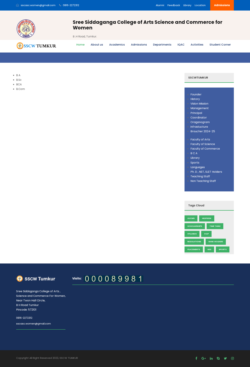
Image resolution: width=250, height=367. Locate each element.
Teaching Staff (200, 176)
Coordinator (198, 118)
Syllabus (192, 233)
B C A (193, 153)
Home (80, 45)
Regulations (194, 241)
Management (199, 108)
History (195, 99)
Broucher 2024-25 (202, 131)
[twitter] (226, 358)
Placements (193, 249)
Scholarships (194, 226)
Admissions (222, 5)
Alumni (160, 5)
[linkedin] (211, 358)
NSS (209, 249)
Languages (197, 167)
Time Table (215, 226)
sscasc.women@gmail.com (33, 323)
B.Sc (19, 80)
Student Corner (220, 45)
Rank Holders (216, 241)
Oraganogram (200, 122)
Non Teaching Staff (203, 181)
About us (97, 45)
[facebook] (196, 358)
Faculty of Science (202, 144)
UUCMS (191, 218)
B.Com (20, 89)
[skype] (218, 358)
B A (18, 75)
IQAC (181, 45)
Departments (162, 45)
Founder (196, 94)
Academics (117, 45)
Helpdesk (206, 218)
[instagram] (232, 358)
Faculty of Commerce (205, 149)
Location (200, 5)
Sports (194, 163)
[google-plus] (204, 358)
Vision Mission (199, 104)
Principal (196, 113)
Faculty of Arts (200, 139)
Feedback (174, 5)
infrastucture (199, 127)
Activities (197, 45)
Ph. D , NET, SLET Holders (206, 172)
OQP (206, 233)
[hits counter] (113, 278)
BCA (19, 84)
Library (187, 5)
